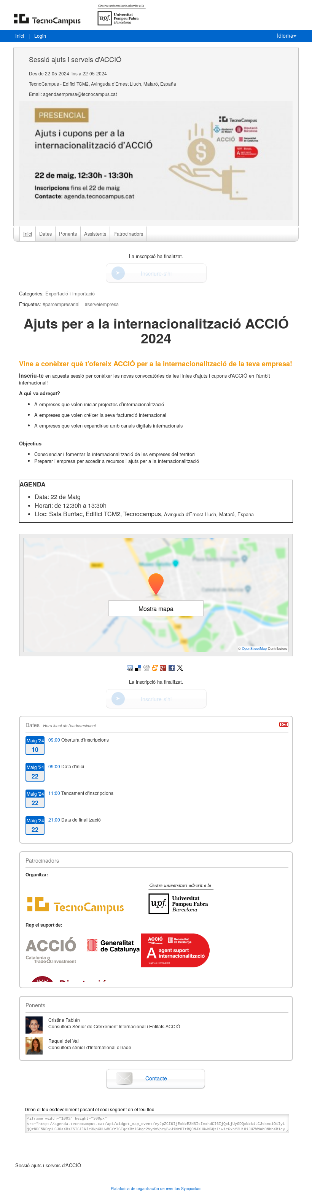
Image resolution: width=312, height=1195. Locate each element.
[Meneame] (155, 667)
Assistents (95, 233)
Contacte (156, 1078)
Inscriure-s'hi (156, 273)
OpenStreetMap (254, 648)
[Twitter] (180, 667)
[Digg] (146, 667)
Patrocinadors (128, 233)
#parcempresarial (61, 304)
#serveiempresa (102, 304)
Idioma (285, 35)
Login (40, 35)
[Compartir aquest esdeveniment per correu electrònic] (130, 667)
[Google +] (163, 667)
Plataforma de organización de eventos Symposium (156, 1188)
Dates (45, 233)
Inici (19, 35)
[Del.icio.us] (138, 667)
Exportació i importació (70, 293)
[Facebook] (172, 667)
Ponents (68, 233)
